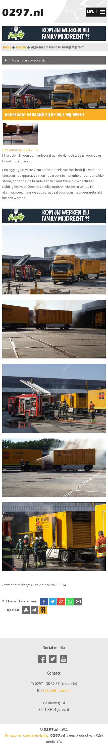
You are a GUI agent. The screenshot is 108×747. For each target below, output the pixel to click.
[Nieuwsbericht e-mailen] (78, 601)
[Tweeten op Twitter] (53, 601)
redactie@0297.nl (56, 690)
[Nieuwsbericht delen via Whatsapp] (70, 601)
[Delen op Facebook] (44, 601)
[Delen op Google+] (61, 601)
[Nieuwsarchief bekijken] (43, 609)
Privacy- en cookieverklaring (27, 735)
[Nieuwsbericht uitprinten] (26, 609)
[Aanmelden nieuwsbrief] (34, 609)
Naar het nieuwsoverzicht (30, 60)
